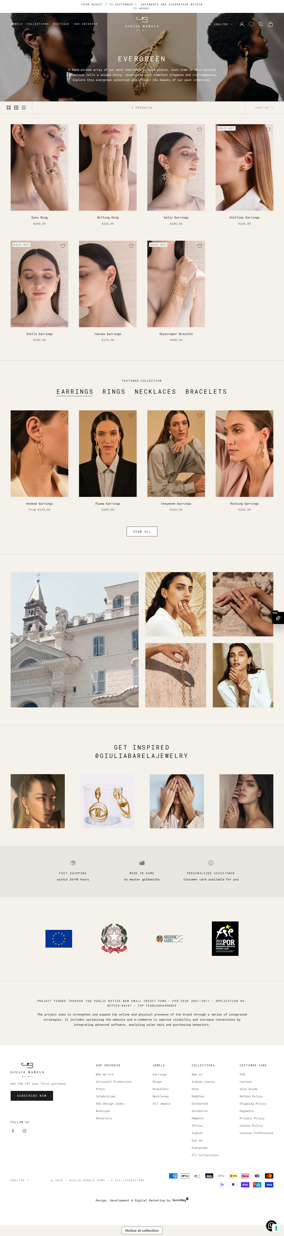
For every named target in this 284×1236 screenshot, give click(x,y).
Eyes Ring (39, 217)
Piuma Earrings (107, 504)
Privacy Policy (252, 1118)
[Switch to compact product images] (24, 108)
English (221, 24)
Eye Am (197, 1140)
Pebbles (198, 1096)
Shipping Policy (253, 1104)
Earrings (75, 391)
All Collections (205, 1155)
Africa (197, 1126)
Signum (197, 1133)
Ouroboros (200, 1111)
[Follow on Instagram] (24, 1131)
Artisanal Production (113, 1082)
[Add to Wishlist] (63, 129)
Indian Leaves (203, 1082)
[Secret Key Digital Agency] (180, 1200)
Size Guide (248, 1089)
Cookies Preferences (256, 1133)
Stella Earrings (39, 334)
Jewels (17, 24)
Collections (38, 24)
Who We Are (105, 1074)
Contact (246, 1082)
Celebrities (105, 1096)
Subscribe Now (32, 1096)
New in (197, 1074)
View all (142, 531)
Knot (195, 1089)
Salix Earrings (176, 217)
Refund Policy (251, 1096)
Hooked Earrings (39, 504)
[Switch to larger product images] (9, 108)
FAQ (242, 1074)
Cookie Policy (251, 1126)
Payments (247, 1111)
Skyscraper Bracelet (176, 334)
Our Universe (86, 24)
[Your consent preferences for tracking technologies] (276, 1228)
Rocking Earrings (244, 504)
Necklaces (156, 391)
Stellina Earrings (244, 217)
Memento (198, 1118)
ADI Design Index (110, 1104)
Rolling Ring (107, 217)
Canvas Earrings (108, 334)
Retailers (104, 1118)
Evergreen (200, 1148)
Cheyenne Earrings (176, 504)
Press (100, 1089)
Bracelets (206, 391)
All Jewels (161, 1104)
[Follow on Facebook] (13, 1131)
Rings (114, 391)
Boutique (61, 24)
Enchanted (200, 1104)
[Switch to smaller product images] (16, 108)
